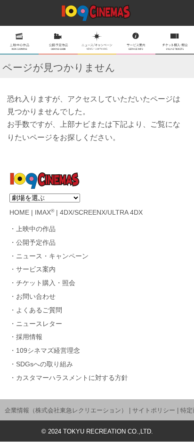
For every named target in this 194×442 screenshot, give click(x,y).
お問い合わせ (36, 296)
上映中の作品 (36, 229)
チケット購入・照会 (45, 283)
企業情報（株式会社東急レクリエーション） (66, 410)
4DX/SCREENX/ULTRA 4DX (101, 212)
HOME (19, 212)
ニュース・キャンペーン (52, 256)
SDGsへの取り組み (44, 364)
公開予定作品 (36, 242)
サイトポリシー (153, 410)
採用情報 (29, 337)
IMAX (44, 212)
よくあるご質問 (39, 310)
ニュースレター (39, 323)
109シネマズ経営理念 (48, 350)
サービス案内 (36, 269)
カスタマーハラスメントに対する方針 (72, 377)
